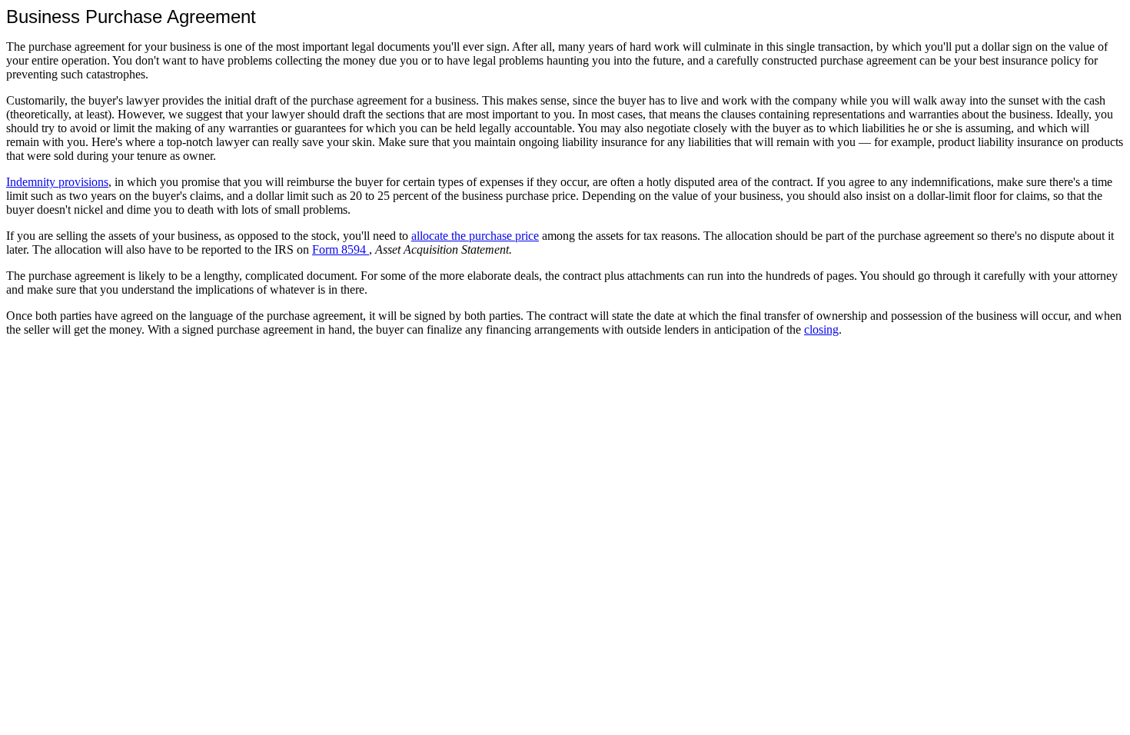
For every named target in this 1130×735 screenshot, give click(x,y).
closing (821, 329)
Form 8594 (340, 249)
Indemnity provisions (57, 181)
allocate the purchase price (475, 235)
